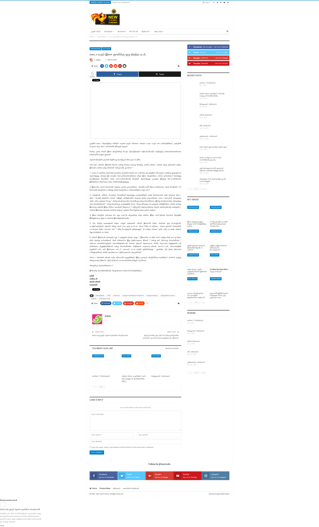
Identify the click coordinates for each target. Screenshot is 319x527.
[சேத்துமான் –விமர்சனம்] (165, 363)
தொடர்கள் (158, 31)
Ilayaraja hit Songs (152, 295)
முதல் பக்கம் (96, 31)
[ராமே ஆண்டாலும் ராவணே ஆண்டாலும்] (192, 150)
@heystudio (165, 464)
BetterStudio (225, 494)
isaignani (93, 298)
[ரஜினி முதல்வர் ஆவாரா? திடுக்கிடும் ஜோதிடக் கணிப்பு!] (197, 236)
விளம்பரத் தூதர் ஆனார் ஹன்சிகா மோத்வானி (110, 335)
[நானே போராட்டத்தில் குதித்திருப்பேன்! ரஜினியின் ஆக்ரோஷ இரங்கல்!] (197, 260)
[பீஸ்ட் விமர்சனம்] (192, 128)
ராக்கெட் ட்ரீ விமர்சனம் (208, 83)
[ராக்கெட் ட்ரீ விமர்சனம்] (106, 363)
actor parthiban (99, 295)
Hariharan (117, 295)
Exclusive (106, 49)
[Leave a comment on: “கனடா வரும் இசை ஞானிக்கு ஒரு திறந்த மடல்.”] (178, 66)
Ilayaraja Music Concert (168, 295)
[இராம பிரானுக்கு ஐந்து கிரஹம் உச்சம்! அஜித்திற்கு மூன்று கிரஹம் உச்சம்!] (197, 212)
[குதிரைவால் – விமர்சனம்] (192, 139)
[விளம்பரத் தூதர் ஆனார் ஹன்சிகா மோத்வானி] (3, 504)
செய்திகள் (108, 31)
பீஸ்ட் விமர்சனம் (205, 126)
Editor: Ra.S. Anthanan (121, 2)
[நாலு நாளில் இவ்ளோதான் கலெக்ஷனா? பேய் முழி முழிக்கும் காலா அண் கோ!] (219, 284)
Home (94, 488)
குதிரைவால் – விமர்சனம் (208, 136)
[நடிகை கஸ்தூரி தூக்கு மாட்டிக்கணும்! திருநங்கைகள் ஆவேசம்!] (197, 284)
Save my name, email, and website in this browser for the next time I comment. (123, 447)
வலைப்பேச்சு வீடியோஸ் (131, 488)
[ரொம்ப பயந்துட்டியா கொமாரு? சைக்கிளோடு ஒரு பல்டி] (192, 160)
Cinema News (95, 49)
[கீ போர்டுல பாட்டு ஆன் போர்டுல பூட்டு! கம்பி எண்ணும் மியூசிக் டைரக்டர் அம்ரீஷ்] (192, 182)
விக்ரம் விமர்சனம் (206, 115)
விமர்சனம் (122, 31)
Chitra (109, 295)
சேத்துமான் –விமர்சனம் (208, 104)
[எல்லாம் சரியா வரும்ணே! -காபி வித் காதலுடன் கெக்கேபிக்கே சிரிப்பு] (135, 363)
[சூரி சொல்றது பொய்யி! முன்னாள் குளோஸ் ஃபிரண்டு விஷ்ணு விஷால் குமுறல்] (192, 171)
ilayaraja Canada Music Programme (133, 295)
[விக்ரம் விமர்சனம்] (192, 118)
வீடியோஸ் (145, 31)
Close (2, 526)
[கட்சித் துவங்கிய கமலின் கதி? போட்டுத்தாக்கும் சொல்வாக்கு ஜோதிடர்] (219, 212)
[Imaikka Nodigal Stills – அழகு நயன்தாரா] (219, 260)
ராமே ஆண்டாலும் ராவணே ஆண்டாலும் (213, 147)
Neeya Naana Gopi (104, 298)
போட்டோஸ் (133, 31)
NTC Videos (192, 279)
